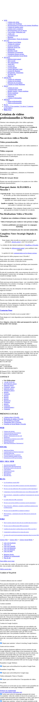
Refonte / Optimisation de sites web (13, 435)
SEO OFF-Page (7, 475)
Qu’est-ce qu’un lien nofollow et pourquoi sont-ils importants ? (20, 502)
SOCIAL (3, 447)
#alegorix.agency (9, 385)
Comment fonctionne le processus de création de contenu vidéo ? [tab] (19, 279)
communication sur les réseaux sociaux (25, 253)
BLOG (2, 479)
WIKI (2, 519)
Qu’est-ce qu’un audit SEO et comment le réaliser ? (17, 510)
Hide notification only (15, 692)
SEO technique (7, 472)
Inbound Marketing (9, 441)
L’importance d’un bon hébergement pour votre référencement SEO (21, 491)
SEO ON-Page (7, 474)
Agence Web (4, 540)
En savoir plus (6, 569)
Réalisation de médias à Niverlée (13, 419)
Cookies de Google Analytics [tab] (9, 623)
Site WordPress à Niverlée (11, 420)
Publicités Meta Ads (9, 453)
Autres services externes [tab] (7, 646)
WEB (2, 428)
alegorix (6, 392)
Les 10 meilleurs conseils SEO (11, 482)
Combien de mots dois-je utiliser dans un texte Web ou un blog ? (20, 529)
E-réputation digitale (9, 471)
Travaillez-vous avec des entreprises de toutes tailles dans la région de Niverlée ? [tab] (17, 289)
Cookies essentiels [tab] (5, 603)
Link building (7, 469)
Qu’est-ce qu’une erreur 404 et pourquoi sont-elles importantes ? (20, 485)
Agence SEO (14, 540)
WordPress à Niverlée (31, 245)
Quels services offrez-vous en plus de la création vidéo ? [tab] (17, 269)
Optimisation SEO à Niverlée (12, 422)
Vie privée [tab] (3, 682)
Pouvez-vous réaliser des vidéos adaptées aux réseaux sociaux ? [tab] (19, 300)
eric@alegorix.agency (10, 384)
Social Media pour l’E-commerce (12, 454)
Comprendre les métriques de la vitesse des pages (16, 532)
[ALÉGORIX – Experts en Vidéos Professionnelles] (19, 17)
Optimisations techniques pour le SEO (13, 438)
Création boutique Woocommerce (12, 432)
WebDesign (7, 437)
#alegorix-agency (9, 389)
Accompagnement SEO (10, 465)
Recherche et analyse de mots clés (12, 468)
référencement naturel (18, 248)
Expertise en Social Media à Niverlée (15, 424)
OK (1, 569)
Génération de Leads (9, 440)
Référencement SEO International (12, 466)
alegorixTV (7, 400)
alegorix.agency (16, 242)
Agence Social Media (26, 540)
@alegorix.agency (9, 390)
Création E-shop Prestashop (11, 434)
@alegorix (7, 394)
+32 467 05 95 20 (9, 382)
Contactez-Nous (6, 310)
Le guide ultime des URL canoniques (13, 499)
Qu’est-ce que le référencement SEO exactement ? (16, 525)
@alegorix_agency (9, 387)
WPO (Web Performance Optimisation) (13, 443)
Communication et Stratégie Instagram (13, 451)
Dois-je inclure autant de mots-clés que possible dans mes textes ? (20, 522)
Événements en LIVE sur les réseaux (13, 457)
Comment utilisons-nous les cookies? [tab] (11, 580)
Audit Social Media (9, 450)
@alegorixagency (9, 407)
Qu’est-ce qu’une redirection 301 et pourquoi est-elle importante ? (21, 488)
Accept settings (4, 692)
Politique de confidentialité (8, 690)
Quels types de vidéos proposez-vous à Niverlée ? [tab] (15, 256)
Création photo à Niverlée (11, 417)
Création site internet (9, 431)
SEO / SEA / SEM (7, 461)
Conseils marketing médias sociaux (13, 456)
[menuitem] (21, 30)
